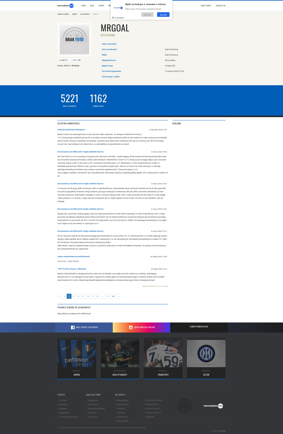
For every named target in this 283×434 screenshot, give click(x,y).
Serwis (74, 14)
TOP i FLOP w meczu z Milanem (71, 268)
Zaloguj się (221, 5)
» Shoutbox (91, 412)
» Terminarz (120, 408)
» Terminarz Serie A (152, 412)
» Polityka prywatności (67, 416)
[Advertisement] (199, 148)
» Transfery (120, 412)
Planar (223, 431)
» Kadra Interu (121, 416)
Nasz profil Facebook (86, 327)
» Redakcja (62, 404)
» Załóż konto (92, 404)
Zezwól (163, 14)
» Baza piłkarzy (122, 400)
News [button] (84, 5)
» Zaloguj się (91, 400)
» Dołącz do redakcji (95, 408)
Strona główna (63, 14)
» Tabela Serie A (151, 404)
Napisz (64, 60)
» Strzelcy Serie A (151, 408)
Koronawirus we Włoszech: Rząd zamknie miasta (80, 151)
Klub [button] (92, 5)
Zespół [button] (101, 5)
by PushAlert (119, 18)
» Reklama (62, 408)
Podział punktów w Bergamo (71, 129)
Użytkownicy (85, 14)
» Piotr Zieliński (122, 420)
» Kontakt (62, 400)
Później (147, 14)
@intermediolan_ (200, 326)
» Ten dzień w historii (153, 400)
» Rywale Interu (122, 404)
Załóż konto (206, 5)
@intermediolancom (144, 327)
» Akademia (149, 416)
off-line (77, 60)
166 (113, 296)
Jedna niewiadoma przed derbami (73, 256)
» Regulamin (63, 412)
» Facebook (91, 416)
